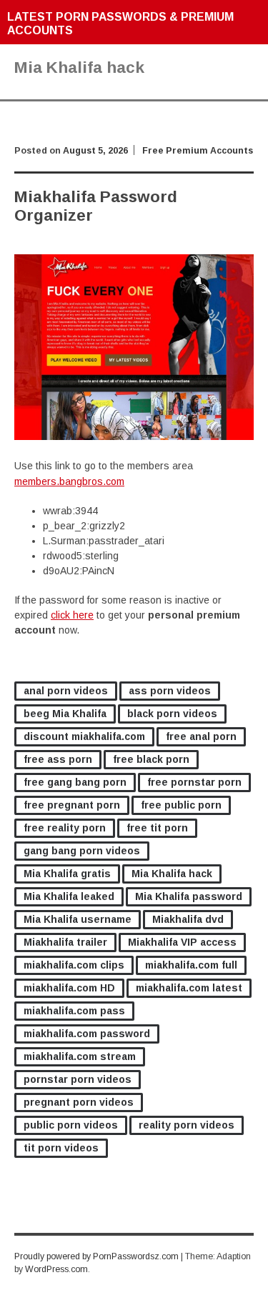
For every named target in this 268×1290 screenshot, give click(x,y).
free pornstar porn (194, 782)
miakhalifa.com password (87, 1033)
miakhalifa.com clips (74, 965)
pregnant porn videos (79, 1102)
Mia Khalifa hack (171, 873)
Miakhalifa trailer (65, 942)
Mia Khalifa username (77, 919)
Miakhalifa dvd (188, 919)
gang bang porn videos (82, 850)
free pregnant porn (72, 805)
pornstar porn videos (77, 1079)
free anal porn (201, 736)
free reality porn (65, 828)
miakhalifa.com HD (69, 988)
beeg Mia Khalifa (65, 713)
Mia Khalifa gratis (67, 873)
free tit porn (157, 828)
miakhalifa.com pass (74, 1010)
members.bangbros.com (69, 481)
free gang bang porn (75, 782)
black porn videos (172, 713)
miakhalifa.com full (191, 965)
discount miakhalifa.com (84, 736)
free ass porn (58, 759)
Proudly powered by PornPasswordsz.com (96, 1256)
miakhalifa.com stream (80, 1056)
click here (72, 615)
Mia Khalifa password (188, 896)
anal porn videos (66, 690)
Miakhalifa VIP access (182, 942)
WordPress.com (56, 1269)
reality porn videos (186, 1125)
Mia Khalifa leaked (69, 896)
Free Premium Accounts (197, 151)
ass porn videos (170, 690)
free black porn (151, 759)
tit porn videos (61, 1148)
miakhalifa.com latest (189, 988)
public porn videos (71, 1125)
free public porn (181, 805)
